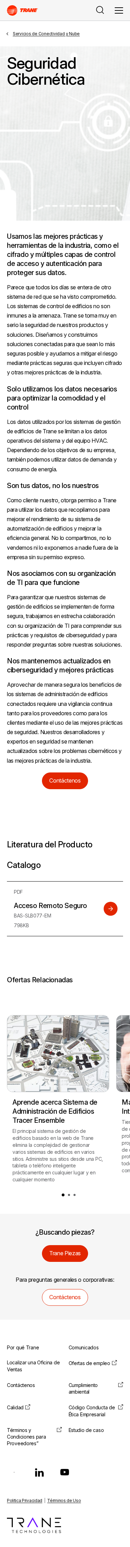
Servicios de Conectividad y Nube (46, 33)
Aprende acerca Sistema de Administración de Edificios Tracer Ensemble (54, 1111)
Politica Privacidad (24, 1500)
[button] (63, 1195)
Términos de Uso (64, 1500)
